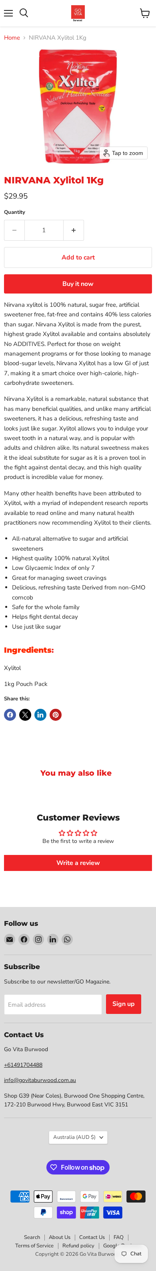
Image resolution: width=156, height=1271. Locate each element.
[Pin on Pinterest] (56, 715)
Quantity (14, 212)
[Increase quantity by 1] (74, 230)
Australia (74, 1137)
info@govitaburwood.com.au (40, 1080)
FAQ (119, 1237)
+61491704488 (23, 1065)
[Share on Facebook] (10, 715)
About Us (59, 1237)
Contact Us (92, 1237)
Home (12, 37)
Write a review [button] (78, 863)
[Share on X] (25, 715)
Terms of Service (34, 1245)
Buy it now (78, 284)
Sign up (123, 1004)
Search (32, 1237)
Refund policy (78, 1245)
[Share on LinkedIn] (40, 715)
